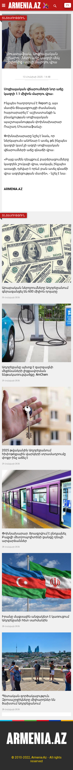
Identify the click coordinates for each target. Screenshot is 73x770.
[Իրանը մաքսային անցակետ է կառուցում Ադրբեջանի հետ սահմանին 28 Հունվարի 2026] (36, 552)
